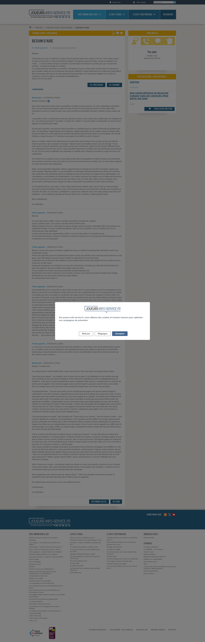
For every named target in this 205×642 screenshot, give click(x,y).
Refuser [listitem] (86, 333)
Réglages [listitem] (102, 333)
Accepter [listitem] (119, 333)
